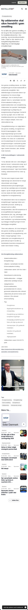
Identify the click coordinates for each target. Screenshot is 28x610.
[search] (22, 9)
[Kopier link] (24, 80)
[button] (24, 424)
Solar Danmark (13, 74)
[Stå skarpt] (14, 467)
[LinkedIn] (14, 81)
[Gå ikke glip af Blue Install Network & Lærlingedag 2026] (14, 435)
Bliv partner (22, 2)
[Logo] (7, 9)
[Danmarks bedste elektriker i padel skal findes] (14, 491)
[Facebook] (11, 81)
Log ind (14, 2)
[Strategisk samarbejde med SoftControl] (14, 457)
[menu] (26, 9)
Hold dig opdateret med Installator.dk (13, 607)
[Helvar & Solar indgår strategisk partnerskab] (14, 446)
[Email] (21, 81)
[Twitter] (17, 81)
